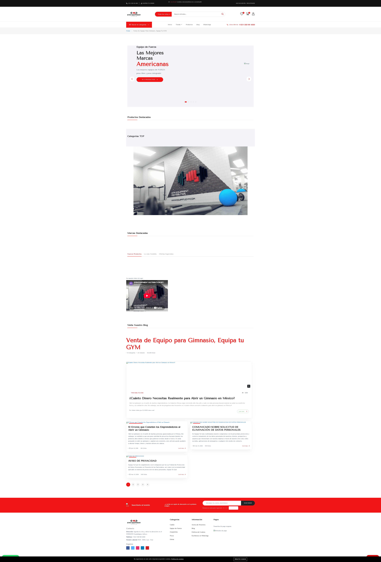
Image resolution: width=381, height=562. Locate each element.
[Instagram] (137, 548)
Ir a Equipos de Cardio (151, 89)
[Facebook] (128, 548)
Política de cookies (177, 559)
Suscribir (248, 503)
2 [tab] (188, 101)
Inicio (170, 24)
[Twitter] (132, 548)
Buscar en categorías (139, 25)
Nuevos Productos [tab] (134, 254)
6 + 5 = (225, 508)
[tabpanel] (190, 64)
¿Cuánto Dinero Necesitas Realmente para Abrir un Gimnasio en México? (182, 398)
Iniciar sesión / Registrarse (245, 3)
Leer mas (242, 411)
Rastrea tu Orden (148, 3)
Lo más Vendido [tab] (150, 254)
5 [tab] (195, 101)
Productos (189, 24)
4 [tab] (193, 101)
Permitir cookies (240, 559)
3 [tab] (190, 101)
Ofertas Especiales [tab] (166, 254)
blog (198, 24)
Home (128, 31)
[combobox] (163, 14)
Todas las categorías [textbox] (165, 14)
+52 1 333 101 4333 (133, 3)
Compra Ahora (197, 2)
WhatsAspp (207, 24)
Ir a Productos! (149, 79)
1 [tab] (186, 101)
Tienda (178, 24)
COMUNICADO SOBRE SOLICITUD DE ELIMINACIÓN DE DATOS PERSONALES (216, 428)
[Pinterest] (147, 548)
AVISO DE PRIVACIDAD (142, 460)
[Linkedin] (142, 548)
